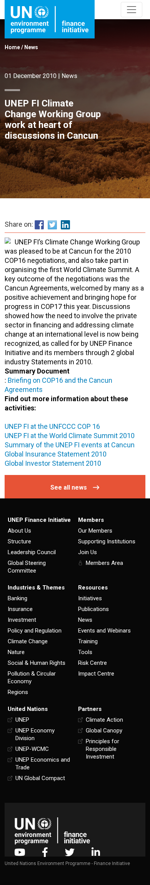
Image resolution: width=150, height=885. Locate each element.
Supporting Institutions (106, 541)
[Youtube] (19, 852)
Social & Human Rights (36, 662)
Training (88, 641)
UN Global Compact (40, 778)
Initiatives (90, 598)
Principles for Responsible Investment (102, 749)
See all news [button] (68, 487)
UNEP (22, 719)
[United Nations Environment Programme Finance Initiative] (52, 831)
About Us (19, 530)
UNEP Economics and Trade (42, 763)
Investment (22, 619)
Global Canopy (104, 730)
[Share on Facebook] (39, 224)
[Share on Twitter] (52, 224)
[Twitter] (70, 852)
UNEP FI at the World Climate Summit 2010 (70, 436)
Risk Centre (92, 662)
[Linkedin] (96, 852)
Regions (18, 692)
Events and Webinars (104, 630)
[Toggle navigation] (131, 9)
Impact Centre (96, 673)
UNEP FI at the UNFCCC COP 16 (52, 426)
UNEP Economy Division (35, 734)
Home (12, 47)
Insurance (20, 609)
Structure (19, 541)
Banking (17, 598)
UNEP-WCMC (32, 749)
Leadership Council (32, 552)
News (31, 47)
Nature (16, 652)
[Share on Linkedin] (65, 224)
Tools (85, 652)
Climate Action (104, 719)
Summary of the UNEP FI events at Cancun (70, 445)
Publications (93, 609)
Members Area (104, 563)
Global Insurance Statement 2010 (56, 454)
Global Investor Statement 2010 (53, 463)
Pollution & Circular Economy (32, 677)
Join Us (87, 552)
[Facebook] (45, 852)
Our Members (95, 530)
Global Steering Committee (27, 567)
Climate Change (28, 641)
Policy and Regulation (35, 630)
